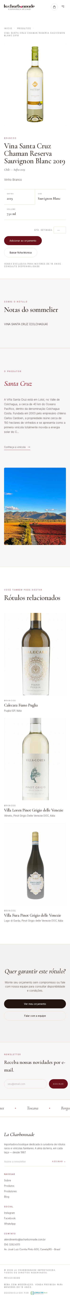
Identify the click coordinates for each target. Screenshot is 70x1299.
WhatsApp (10, 1223)
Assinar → (59, 1161)
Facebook (9, 1218)
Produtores (10, 1191)
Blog (6, 1196)
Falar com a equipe (35, 1015)
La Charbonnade (19, 1134)
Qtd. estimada (43, 230)
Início (8, 28)
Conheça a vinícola (14, 447)
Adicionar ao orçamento (23, 240)
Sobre (7, 1180)
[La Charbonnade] (19, 7)
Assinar (58, 1084)
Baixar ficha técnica (21, 252)
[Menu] (63, 7)
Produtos (24, 28)
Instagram (9, 1212)
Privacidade (12, 1278)
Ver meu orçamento (35, 1003)
